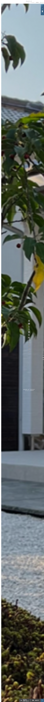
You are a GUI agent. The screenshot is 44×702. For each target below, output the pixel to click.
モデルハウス (42, 2)
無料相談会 (42, 10)
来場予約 (37, 700)
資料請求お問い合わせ (26, 700)
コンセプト (33, 2)
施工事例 (37, 2)
